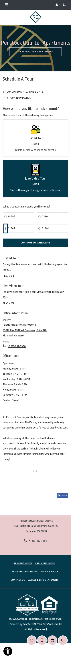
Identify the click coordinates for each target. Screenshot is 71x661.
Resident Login (23, 557)
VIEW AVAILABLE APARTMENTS (35, 45)
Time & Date (36, 85)
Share (64, 489)
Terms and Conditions (24, 565)
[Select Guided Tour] (35, 132)
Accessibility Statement (43, 574)
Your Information (20, 92)
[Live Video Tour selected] (35, 172)
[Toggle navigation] (6, 4)
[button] (58, 4)
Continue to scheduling (35, 236)
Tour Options (13, 85)
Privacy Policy (49, 565)
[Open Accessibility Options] (8, 652)
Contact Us (18, 574)
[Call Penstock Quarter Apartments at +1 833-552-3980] (64, 4)
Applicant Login (45, 557)
